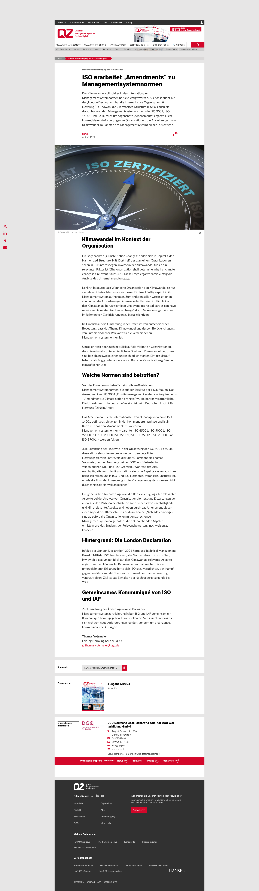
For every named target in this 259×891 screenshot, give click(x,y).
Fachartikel (168, 761)
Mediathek (109, 761)
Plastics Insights (149, 842)
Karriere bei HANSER (83, 866)
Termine (149, 761)
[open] (173, 135)
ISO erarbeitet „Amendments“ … (100, 668)
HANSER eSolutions (158, 866)
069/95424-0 (119, 738)
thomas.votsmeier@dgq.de (102, 645)
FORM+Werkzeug (82, 842)
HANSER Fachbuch (109, 866)
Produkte (137, 761)
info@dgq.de (118, 745)
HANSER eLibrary (133, 866)
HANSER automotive (107, 842)
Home (60, 58)
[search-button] (197, 45)
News (85, 134)
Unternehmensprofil (91, 761)
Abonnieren (139, 810)
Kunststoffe (129, 842)
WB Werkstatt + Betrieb (85, 847)
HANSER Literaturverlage (110, 871)
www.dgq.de (118, 749)
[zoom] (200, 233)
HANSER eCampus (82, 871)
